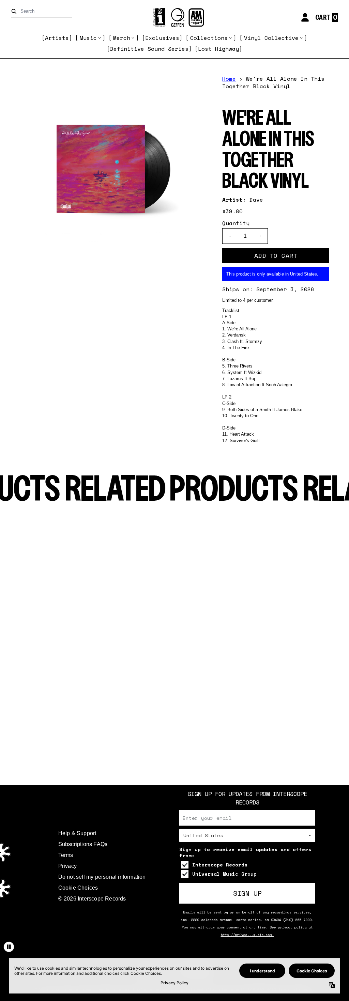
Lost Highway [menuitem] (218, 49)
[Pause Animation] (8, 946)
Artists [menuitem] (57, 38)
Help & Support (77, 833)
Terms (65, 855)
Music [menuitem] (88, 38)
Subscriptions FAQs (83, 844)
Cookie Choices (78, 888)
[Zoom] (111, 169)
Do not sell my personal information (102, 877)
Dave (256, 199)
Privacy (67, 866)
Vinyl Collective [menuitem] (271, 38)
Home (229, 79)
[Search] (15, 11)
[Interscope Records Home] (174, 17)
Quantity (235, 223)
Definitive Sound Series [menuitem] (149, 49)
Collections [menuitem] (209, 38)
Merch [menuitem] (121, 38)
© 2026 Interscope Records (92, 899)
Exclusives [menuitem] (162, 38)
